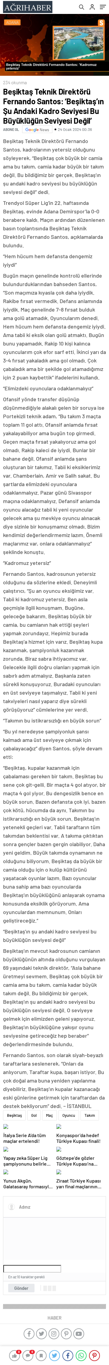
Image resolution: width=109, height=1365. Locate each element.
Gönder (21, 1288)
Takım (89, 1115)
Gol (34, 1115)
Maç (49, 1115)
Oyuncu (68, 1115)
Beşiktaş (14, 1115)
